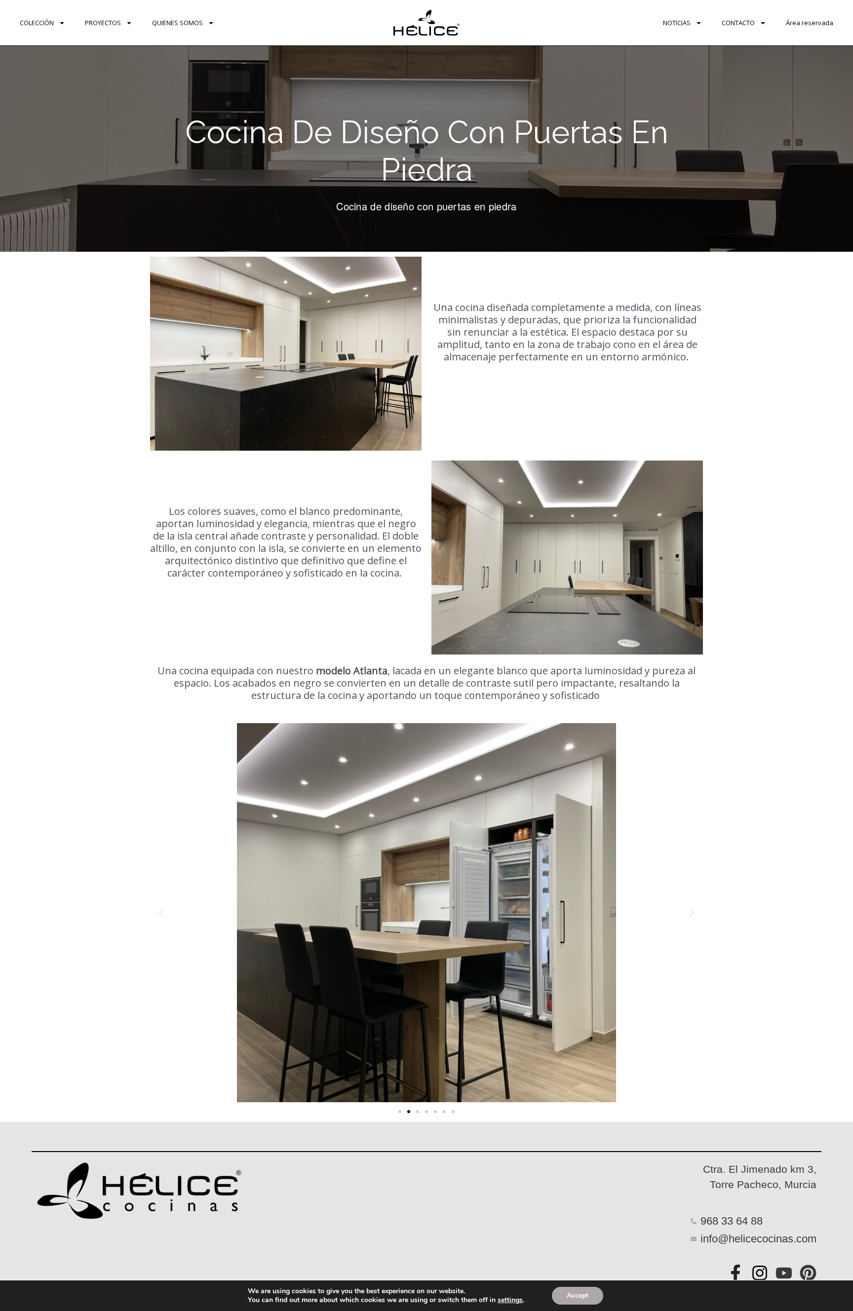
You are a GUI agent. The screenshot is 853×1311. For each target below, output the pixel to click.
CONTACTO (738, 22)
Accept (577, 1295)
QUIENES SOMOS (177, 22)
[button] (161, 912)
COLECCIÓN (37, 22)
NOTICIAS (677, 22)
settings (510, 1300)
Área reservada (809, 22)
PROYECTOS (103, 22)
